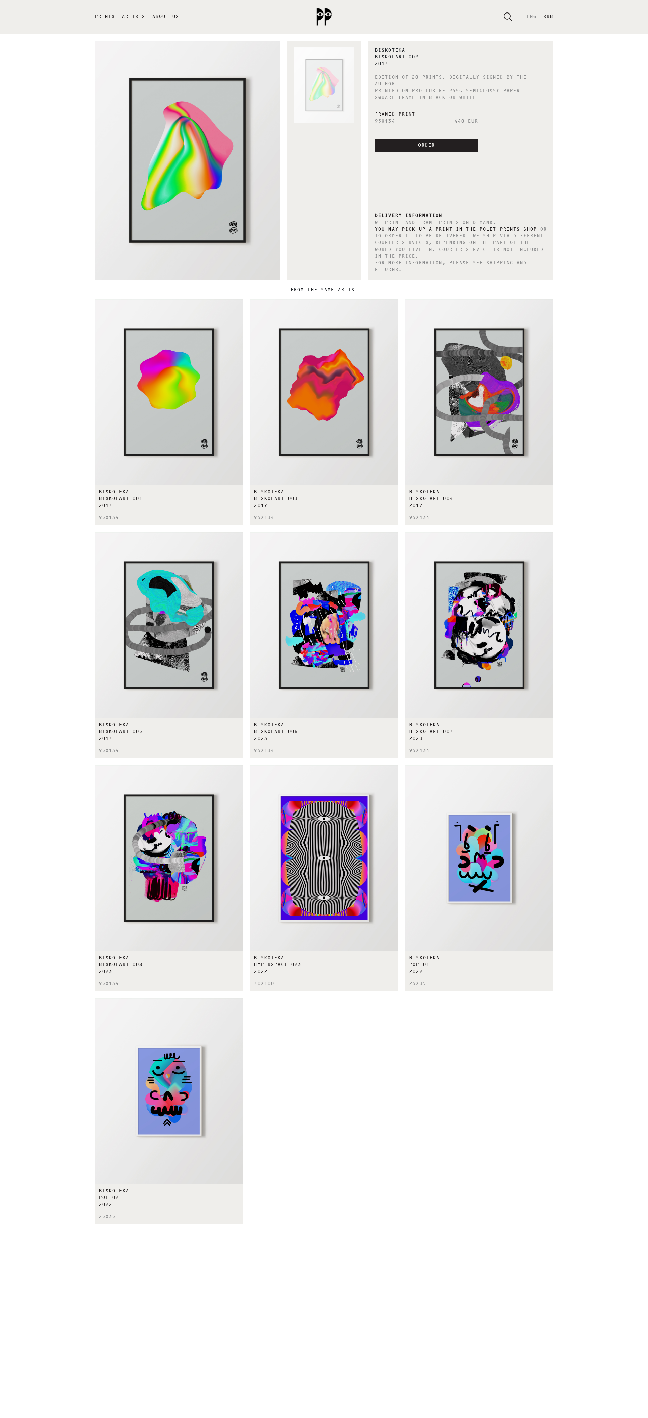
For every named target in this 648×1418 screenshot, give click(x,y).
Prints (104, 17)
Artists (133, 17)
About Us (165, 17)
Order (426, 145)
